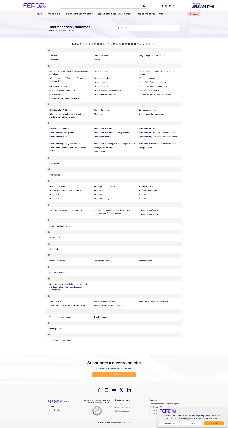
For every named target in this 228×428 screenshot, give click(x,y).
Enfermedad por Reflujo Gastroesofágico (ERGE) (115, 144)
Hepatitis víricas (145, 199)
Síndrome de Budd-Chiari (104, 301)
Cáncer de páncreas (146, 78)
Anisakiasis (54, 60)
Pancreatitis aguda (57, 261)
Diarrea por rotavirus (147, 110)
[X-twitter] (173, 6)
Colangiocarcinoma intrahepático (152, 86)
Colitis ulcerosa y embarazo (105, 94)
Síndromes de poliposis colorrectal (108, 305)
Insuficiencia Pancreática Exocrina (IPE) (66, 210)
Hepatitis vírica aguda (103, 199)
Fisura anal (54, 163)
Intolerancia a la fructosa (148, 210)
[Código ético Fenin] (97, 411)
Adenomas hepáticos (103, 56)
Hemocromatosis (145, 186)
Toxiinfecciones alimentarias (61, 317)
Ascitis (97, 60)
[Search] (146, 6)
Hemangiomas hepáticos (104, 186)
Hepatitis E (54, 199)
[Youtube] (170, 6)
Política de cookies (122, 411)
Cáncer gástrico (100, 82)
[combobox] (100, 6)
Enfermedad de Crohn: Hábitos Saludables (156, 133)
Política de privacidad (123, 407)
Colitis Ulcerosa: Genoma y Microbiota (154, 94)
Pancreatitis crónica (102, 261)
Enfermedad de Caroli (103, 129)
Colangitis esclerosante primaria (107, 90)
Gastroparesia (55, 175)
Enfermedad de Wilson (59, 137)
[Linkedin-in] (177, 6)
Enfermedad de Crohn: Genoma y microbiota (113, 133)
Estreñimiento (100, 152)
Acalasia (53, 56)
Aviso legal (119, 404)
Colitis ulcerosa (55, 94)
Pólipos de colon (145, 261)
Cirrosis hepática (101, 86)
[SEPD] (54, 410)
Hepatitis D (143, 195)
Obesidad (53, 249)
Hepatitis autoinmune (147, 191)
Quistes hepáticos (57, 272)
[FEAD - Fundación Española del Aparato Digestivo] (35, 5)
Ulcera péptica (55, 329)
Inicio (50, 30)
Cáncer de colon (101, 71)
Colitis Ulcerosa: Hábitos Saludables (64, 98)
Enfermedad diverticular (104, 137)
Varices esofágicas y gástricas (61, 340)
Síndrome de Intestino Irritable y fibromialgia (67, 305)
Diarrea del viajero (101, 110)
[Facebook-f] (162, 6)
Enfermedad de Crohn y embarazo (63, 133)
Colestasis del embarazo (148, 90)
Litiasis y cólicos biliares (59, 226)
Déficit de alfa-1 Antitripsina (61, 110)
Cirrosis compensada (58, 86)
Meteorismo (54, 238)
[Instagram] (166, 6)
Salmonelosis (55, 301)
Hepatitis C (98, 195)
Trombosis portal (101, 317)
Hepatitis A (98, 191)
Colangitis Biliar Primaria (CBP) (62, 90)
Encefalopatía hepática (59, 129)
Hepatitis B (54, 195)
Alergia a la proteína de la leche (151, 56)
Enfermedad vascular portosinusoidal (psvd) (157, 144)
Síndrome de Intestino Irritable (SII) (153, 301)
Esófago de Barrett (146, 148)
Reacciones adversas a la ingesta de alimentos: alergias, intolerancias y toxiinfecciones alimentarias (69, 287)
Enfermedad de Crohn (147, 129)
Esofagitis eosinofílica (103, 148)
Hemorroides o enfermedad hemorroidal (66, 191)
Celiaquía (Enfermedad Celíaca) (152, 82)
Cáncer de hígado (101, 78)
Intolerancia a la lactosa (148, 214)
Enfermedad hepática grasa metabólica (66, 144)
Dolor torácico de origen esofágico (152, 114)
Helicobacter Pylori (57, 186)
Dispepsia (98, 114)
